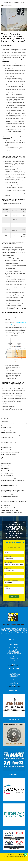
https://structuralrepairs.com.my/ (9, 408)
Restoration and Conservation (8, 485)
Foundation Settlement (6, 45)
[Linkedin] (6, 639)
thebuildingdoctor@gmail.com (14, 686)
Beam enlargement (5, 427)
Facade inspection (5, 463)
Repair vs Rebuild (5, 482)
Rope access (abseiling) (6, 494)
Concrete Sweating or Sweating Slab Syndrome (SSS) (13, 444)
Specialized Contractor (6, 499)
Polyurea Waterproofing (6, 475)
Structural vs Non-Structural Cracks (9, 507)
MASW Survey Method (6, 473)
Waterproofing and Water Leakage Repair (10, 512)
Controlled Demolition (6, 447)
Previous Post (7, 415)
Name (5, 550)
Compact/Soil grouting (6, 437)
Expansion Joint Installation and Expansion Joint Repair (13, 457)
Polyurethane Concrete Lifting (8, 478)
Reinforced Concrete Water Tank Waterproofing (12, 480)
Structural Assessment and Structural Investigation (12, 501)
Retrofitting (4, 487)
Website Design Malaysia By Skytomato (14, 857)
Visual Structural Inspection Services (9, 510)
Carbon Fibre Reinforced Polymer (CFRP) (10, 435)
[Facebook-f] (3, 639)
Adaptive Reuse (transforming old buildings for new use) (14, 423)
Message (6, 586)
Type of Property (8, 562)
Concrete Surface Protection (7, 442)
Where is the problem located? (11, 580)
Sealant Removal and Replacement (9, 496)
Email (5, 574)
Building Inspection (5, 430)
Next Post (22, 415)
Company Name (7, 556)
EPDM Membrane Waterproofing (8, 454)
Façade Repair (4, 465)
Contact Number (8, 568)
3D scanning (4, 421)
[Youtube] (10, 639)
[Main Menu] (25, 5)
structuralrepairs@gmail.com (14, 665)
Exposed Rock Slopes (6, 460)
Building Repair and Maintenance (8, 432)
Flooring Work (4, 468)
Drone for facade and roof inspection (9, 452)
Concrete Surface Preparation (8, 439)
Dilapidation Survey (5, 449)
